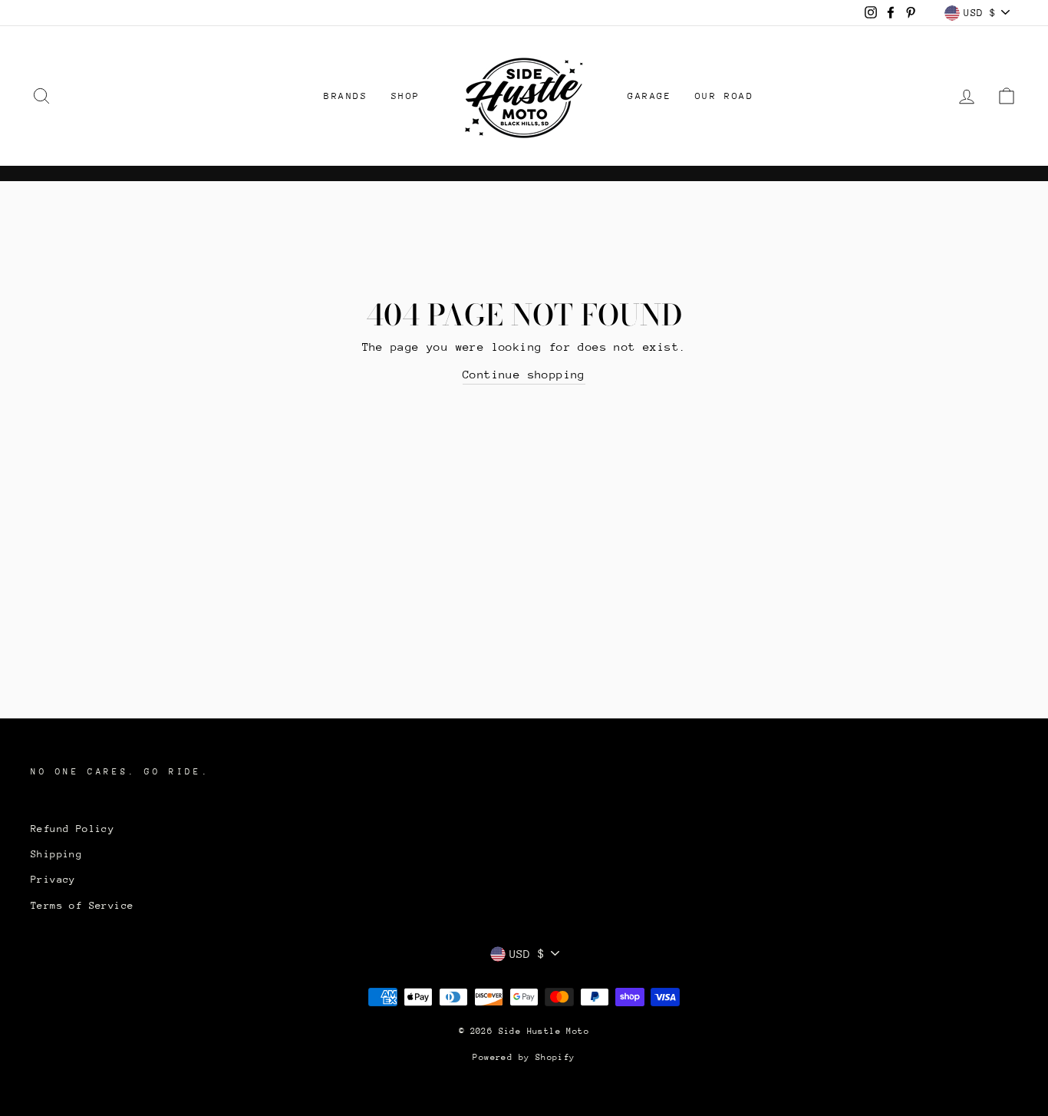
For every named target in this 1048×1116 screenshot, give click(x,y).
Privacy (53, 879)
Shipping (56, 854)
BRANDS (346, 96)
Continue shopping (524, 374)
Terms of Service (82, 905)
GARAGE (650, 96)
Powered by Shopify (524, 1057)
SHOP (405, 96)
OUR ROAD (724, 96)
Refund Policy (72, 828)
